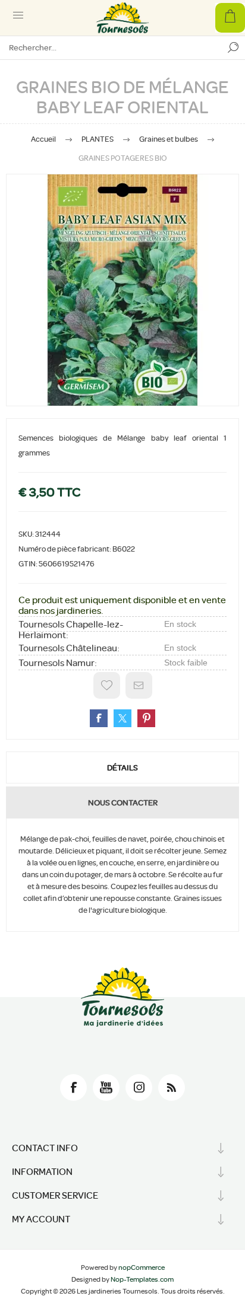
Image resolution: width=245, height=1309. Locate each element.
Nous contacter (123, 802)
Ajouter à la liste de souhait (106, 685)
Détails (122, 767)
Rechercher (233, 47)
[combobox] (110, 47)
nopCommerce (141, 1267)
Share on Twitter (122, 718)
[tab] (122, 767)
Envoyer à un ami (138, 685)
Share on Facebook (99, 718)
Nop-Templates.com (142, 1279)
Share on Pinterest (146, 718)
